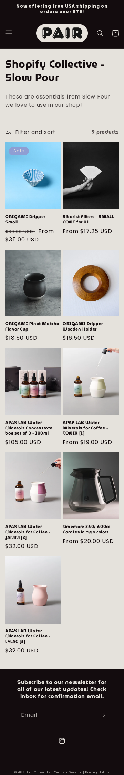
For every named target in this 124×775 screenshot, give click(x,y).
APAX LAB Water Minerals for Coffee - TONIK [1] (85, 428)
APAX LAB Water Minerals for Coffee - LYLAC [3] (28, 636)
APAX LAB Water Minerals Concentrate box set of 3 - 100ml (29, 428)
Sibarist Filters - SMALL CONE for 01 (88, 219)
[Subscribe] (102, 715)
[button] (8, 33)
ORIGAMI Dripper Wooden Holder (83, 326)
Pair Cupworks (38, 772)
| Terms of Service (67, 772)
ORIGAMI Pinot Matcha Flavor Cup (32, 326)
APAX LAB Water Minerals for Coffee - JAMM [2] (28, 532)
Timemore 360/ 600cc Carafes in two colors (86, 529)
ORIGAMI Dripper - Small (26, 219)
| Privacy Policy (96, 772)
